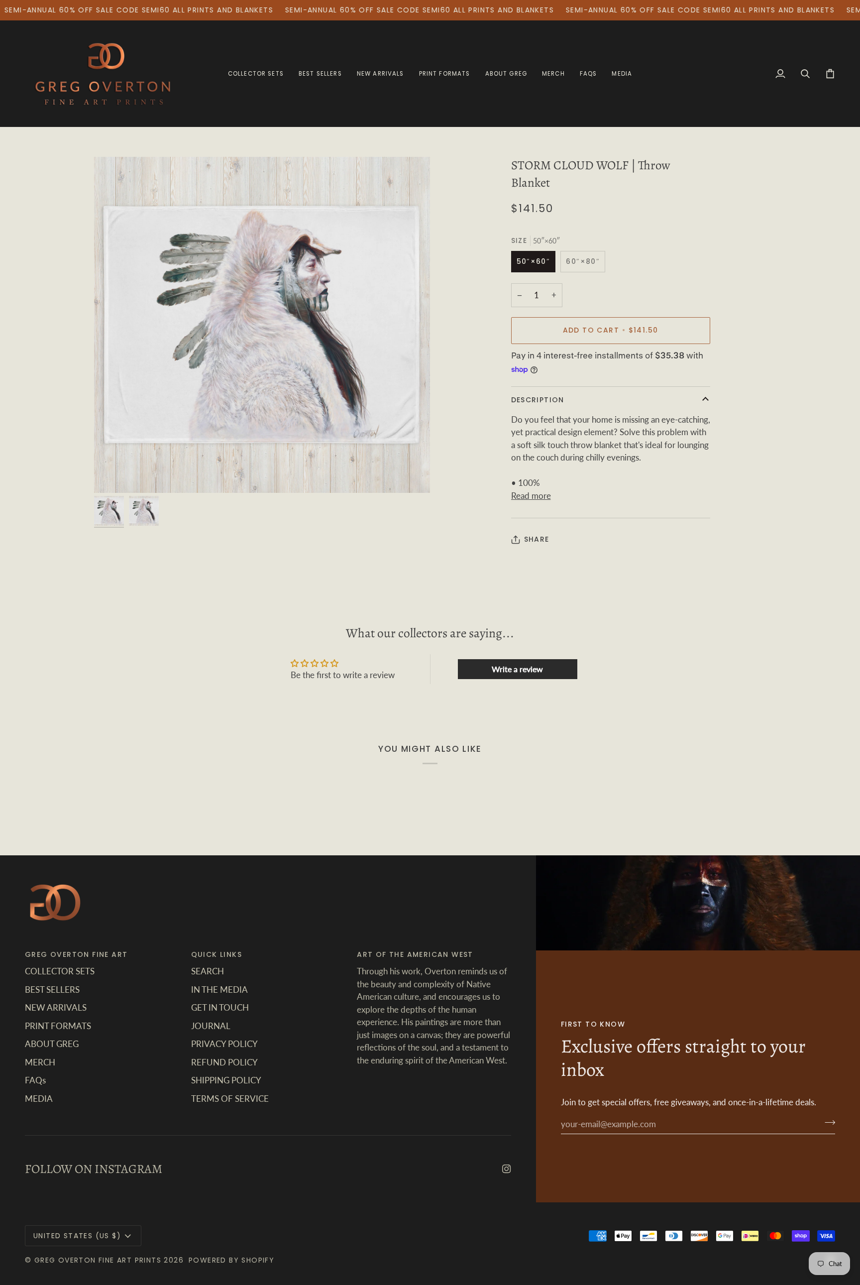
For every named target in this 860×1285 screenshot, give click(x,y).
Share (536, 539)
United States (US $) (77, 1236)
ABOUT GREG (52, 1044)
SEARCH (207, 971)
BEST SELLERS (52, 989)
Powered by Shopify (231, 1260)
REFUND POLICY (224, 1062)
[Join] (827, 1123)
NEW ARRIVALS (56, 1007)
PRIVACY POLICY (224, 1044)
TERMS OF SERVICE (230, 1098)
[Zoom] (262, 325)
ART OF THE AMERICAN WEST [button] (415, 954)
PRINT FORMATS (58, 1026)
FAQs (35, 1080)
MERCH (40, 1062)
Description (537, 400)
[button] (445, 73)
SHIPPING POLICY (226, 1080)
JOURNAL (210, 1026)
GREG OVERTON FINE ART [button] (76, 954)
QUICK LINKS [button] (216, 954)
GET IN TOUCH (220, 1007)
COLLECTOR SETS (60, 971)
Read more (531, 495)
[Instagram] (506, 1169)
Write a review (517, 669)
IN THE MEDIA (219, 989)
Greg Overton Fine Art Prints (97, 1260)
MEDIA (39, 1098)
